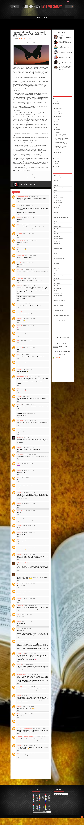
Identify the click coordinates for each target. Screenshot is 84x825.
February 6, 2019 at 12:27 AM (27, 463)
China (55, 195)
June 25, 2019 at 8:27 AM (27, 664)
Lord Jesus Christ (58, 266)
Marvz (18, 713)
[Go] (72, 6)
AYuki (18, 340)
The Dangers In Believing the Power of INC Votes (65, 56)
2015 (56, 163)
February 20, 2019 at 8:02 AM (28, 554)
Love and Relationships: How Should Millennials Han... (61, 148)
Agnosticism (57, 175)
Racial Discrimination (59, 285)
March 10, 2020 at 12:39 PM (40, 736)
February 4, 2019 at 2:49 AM (28, 396)
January (58, 152)
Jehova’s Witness (58, 256)
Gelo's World (20, 420)
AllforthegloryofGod (22, 196)
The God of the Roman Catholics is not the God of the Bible (65, 62)
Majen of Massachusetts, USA (24, 728)
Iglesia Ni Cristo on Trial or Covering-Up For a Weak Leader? (65, 37)
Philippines (56, 278)
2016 (56, 161)
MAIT (18, 614)
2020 (56, 101)
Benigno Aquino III (58, 187)
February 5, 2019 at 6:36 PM (29, 437)
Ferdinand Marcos (58, 238)
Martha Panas (20, 255)
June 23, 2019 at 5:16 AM (26, 641)
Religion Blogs (55, 358)
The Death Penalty (58, 310)
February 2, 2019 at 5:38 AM (28, 224)
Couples (56, 212)
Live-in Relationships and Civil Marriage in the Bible (62, 143)
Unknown (19, 217)
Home (38, 17)
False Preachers (58, 233)
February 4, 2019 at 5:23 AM (30, 420)
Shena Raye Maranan (22, 674)
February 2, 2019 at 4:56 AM (34, 196)
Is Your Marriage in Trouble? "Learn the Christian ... (62, 139)
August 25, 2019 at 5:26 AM (28, 706)
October (58, 111)
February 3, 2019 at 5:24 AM (26, 340)
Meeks (18, 205)
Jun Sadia (19, 233)
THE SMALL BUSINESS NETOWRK (25, 736)
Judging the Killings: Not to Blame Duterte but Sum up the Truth (65, 68)
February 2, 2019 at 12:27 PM (28, 285)
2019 (56, 103)
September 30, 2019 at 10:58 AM (40, 728)
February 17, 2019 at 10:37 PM (28, 539)
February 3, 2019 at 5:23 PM (28, 362)
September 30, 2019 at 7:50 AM (24, 721)
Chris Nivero (20, 454)
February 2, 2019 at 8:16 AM (28, 248)
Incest (55, 253)
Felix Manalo (57, 236)
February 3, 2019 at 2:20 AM (28, 333)
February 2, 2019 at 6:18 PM (31, 311)
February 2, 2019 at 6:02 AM (31, 240)
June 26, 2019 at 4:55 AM (31, 686)
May (57, 124)
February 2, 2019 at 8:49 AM (28, 262)
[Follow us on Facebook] (11, 6)
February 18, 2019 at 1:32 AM (28, 547)
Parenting (56, 273)
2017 (56, 158)
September (58, 113)
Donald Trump (57, 226)
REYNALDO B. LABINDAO (23, 563)
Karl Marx (56, 263)
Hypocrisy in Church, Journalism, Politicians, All (65, 41)
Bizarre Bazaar (21, 240)
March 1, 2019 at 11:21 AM (30, 605)
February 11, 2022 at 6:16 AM (28, 753)
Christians (56, 207)
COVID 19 (56, 215)
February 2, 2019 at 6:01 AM (28, 233)
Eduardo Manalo (58, 228)
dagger (19, 463)
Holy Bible (56, 246)
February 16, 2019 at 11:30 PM (28, 532)
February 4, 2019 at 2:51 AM (28, 404)
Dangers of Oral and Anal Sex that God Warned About (66, 46)
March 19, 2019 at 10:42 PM (26, 614)
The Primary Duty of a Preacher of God (60, 135)
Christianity (23, 38)
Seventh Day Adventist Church (61, 303)
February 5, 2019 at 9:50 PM (30, 454)
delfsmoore (20, 347)
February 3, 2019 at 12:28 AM (28, 318)
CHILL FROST (20, 278)
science (56, 298)
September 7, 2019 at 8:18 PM (26, 713)
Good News (57, 243)
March (57, 129)
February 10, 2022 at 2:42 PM (28, 745)
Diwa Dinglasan (21, 311)
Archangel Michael (58, 177)
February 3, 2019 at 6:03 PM (28, 369)
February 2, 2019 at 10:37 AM (30, 278)
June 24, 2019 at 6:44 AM (30, 653)
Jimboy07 (19, 262)
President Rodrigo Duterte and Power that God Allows (65, 51)
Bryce (18, 518)
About (45, 17)
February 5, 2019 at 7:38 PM (28, 447)
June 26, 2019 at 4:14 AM (33, 674)
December (58, 105)
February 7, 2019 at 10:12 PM (28, 492)
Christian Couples (58, 197)
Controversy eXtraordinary (13, 816)
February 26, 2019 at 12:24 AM (26, 591)
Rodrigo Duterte (58, 295)
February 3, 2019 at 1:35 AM (28, 325)
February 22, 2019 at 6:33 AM (36, 574)
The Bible (56, 308)
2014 (56, 166)
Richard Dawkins (58, 293)
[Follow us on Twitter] (14, 6)
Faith (55, 231)
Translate (64, 796)
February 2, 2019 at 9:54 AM (28, 269)
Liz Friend (19, 583)
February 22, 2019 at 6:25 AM (36, 563)
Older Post (48, 780)
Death (55, 221)
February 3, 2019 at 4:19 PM (28, 354)
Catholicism (57, 192)
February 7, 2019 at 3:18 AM (28, 477)
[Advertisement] (42, 25)
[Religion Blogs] (56, 357)
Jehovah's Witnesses (59, 258)
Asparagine (20, 429)
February (58, 132)
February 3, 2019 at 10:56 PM (28, 389)
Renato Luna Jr (20, 605)
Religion (56, 290)
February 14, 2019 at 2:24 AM (26, 518)
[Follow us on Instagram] (17, 6)
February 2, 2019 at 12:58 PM (26, 303)
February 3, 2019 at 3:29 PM (29, 347)
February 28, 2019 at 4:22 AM (28, 598)
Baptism (56, 185)
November (58, 108)
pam (18, 303)
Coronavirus (57, 210)
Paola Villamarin (21, 686)
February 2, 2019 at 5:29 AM (28, 217)
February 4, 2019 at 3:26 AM (29, 413)
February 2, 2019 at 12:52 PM (29, 296)
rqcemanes (20, 437)
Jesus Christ (57, 261)
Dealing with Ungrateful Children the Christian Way (62, 218)
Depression (57, 223)
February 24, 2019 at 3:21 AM (28, 583)
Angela (19, 641)
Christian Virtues (58, 202)
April (57, 127)
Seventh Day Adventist (59, 300)
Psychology (57, 283)
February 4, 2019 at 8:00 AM (29, 429)
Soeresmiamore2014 (22, 376)
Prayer (55, 280)
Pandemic (56, 270)
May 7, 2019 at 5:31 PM (27, 621)
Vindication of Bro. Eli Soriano (61, 315)
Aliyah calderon (21, 653)
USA (55, 313)
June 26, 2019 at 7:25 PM (27, 695)
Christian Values (58, 200)
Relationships (42, 740)
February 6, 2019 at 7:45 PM (28, 470)
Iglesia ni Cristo (58, 251)
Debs (18, 591)
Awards (56, 182)
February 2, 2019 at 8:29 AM (30, 255)
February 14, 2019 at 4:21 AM (28, 525)
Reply (18, 201)
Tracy (18, 628)
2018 (56, 156)
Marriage (56, 268)
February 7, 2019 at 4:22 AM (28, 485)
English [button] (71, 1)
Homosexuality (58, 248)
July (57, 119)
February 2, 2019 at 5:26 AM (27, 205)
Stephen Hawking (58, 305)
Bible (55, 190)
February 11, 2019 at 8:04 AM (28, 510)
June (57, 121)
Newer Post (13, 780)
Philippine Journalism (59, 275)
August (57, 116)
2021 (56, 98)
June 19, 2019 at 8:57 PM (25, 628)
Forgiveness (57, 241)
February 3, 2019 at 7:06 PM (34, 376)
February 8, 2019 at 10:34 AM (28, 503)
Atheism (56, 180)
